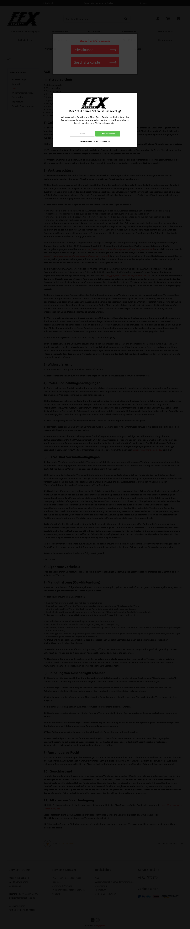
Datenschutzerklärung (89, 141)
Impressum (105, 141)
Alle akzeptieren (107, 133)
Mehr (82, 133)
